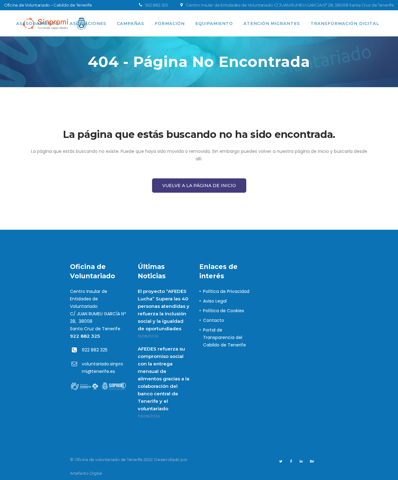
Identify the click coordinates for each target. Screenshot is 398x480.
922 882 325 (85, 336)
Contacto (213, 320)
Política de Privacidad (226, 291)
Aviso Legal (215, 301)
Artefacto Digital (86, 473)
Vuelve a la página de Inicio (199, 185)
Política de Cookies (223, 311)
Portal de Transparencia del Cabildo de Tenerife (224, 337)
